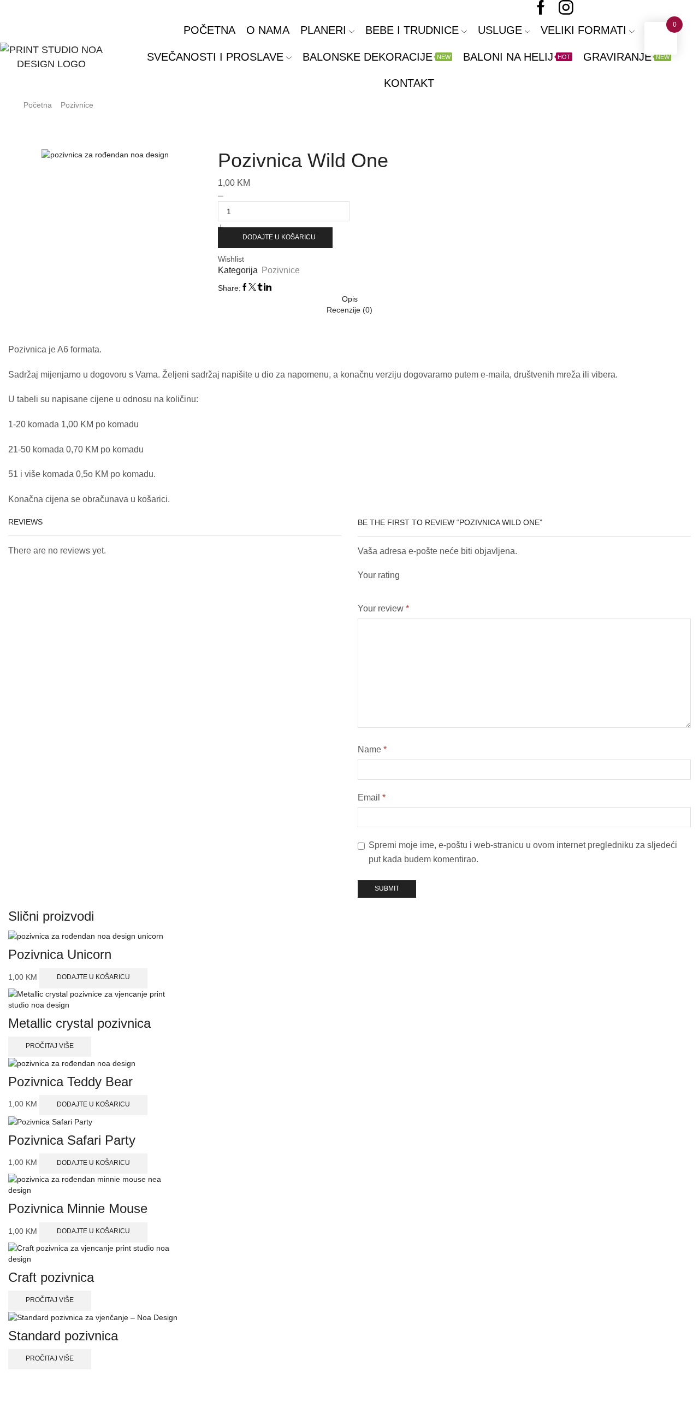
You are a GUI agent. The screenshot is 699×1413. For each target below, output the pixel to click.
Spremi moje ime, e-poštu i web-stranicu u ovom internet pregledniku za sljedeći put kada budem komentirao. (523, 852)
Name (372, 749)
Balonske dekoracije (377, 57)
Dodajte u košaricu (279, 237)
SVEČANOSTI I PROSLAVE (215, 57)
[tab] (349, 298)
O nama (267, 30)
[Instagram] (566, 8)
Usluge (500, 30)
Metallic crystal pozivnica (79, 1023)
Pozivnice (77, 105)
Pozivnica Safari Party (71, 1140)
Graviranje (626, 57)
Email (372, 797)
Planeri (323, 30)
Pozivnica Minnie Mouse (77, 1208)
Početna (209, 30)
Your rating (379, 575)
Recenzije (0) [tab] (349, 309)
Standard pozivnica (63, 1335)
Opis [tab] (350, 299)
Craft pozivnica (51, 1277)
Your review (383, 608)
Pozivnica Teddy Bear (70, 1081)
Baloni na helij (517, 57)
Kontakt (409, 83)
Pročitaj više (50, 1046)
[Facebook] (541, 8)
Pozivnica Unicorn (59, 954)
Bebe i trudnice (412, 30)
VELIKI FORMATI (583, 30)
